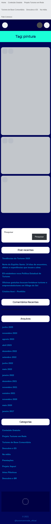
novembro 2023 (9, 333)
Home (3, 3)
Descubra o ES (32, 10)
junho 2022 (7, 363)
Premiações (7, 460)
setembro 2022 (9, 357)
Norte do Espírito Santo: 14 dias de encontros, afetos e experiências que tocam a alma (24, 266)
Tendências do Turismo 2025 (16, 258)
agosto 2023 (8, 339)
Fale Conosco (6, 17)
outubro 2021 (8, 393)
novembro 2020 (9, 399)
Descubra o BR (9, 478)
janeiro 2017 (8, 411)
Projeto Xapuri (9, 466)
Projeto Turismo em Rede (34, 3)
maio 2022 (7, 369)
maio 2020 (7, 405)
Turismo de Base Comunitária (12, 10)
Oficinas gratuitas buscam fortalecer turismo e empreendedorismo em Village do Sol (24, 284)
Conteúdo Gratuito (15, 3)
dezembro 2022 (9, 351)
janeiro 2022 (8, 375)
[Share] (16, 51)
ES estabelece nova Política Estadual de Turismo (21, 275)
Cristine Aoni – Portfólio (13, 291)
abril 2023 (7, 345)
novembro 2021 (9, 387)
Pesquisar (8, 232)
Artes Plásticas (9, 472)
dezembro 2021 (9, 381)
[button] (5, 25)
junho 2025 (7, 327)
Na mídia (43, 10)
